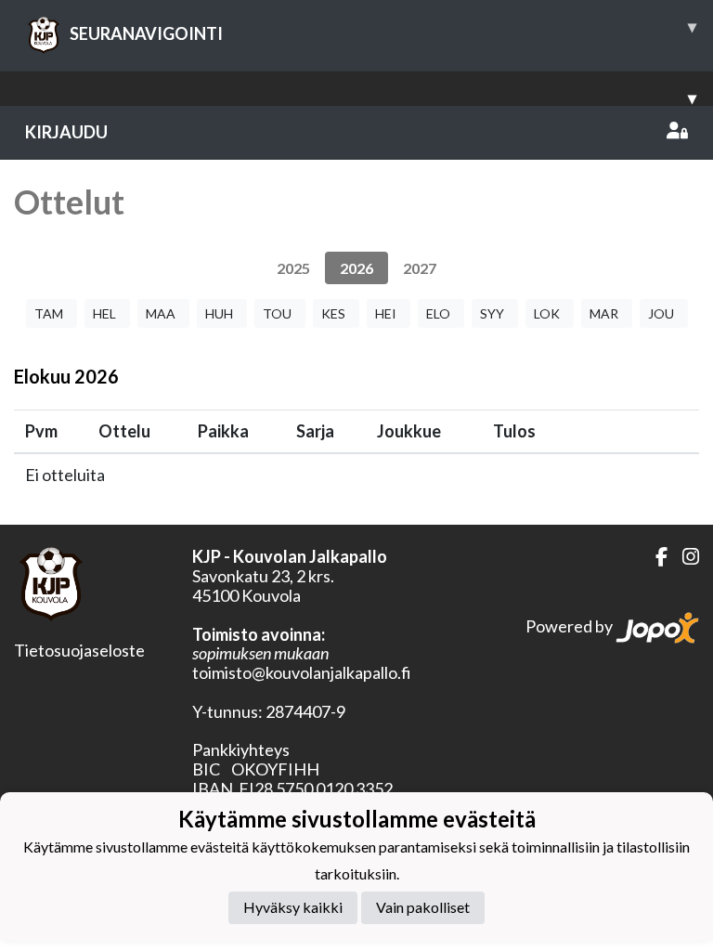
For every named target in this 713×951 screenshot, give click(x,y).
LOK (547, 313)
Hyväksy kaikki (293, 907)
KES (333, 313)
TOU (277, 313)
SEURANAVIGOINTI (383, 30)
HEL (104, 313)
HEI (385, 313)
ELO (438, 313)
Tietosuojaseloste (79, 650)
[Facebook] (654, 557)
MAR (604, 313)
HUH (219, 313)
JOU (661, 313)
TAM (48, 313)
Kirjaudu (66, 132)
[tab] (293, 268)
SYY (492, 313)
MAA (160, 313)
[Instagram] (683, 557)
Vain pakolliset (423, 907)
